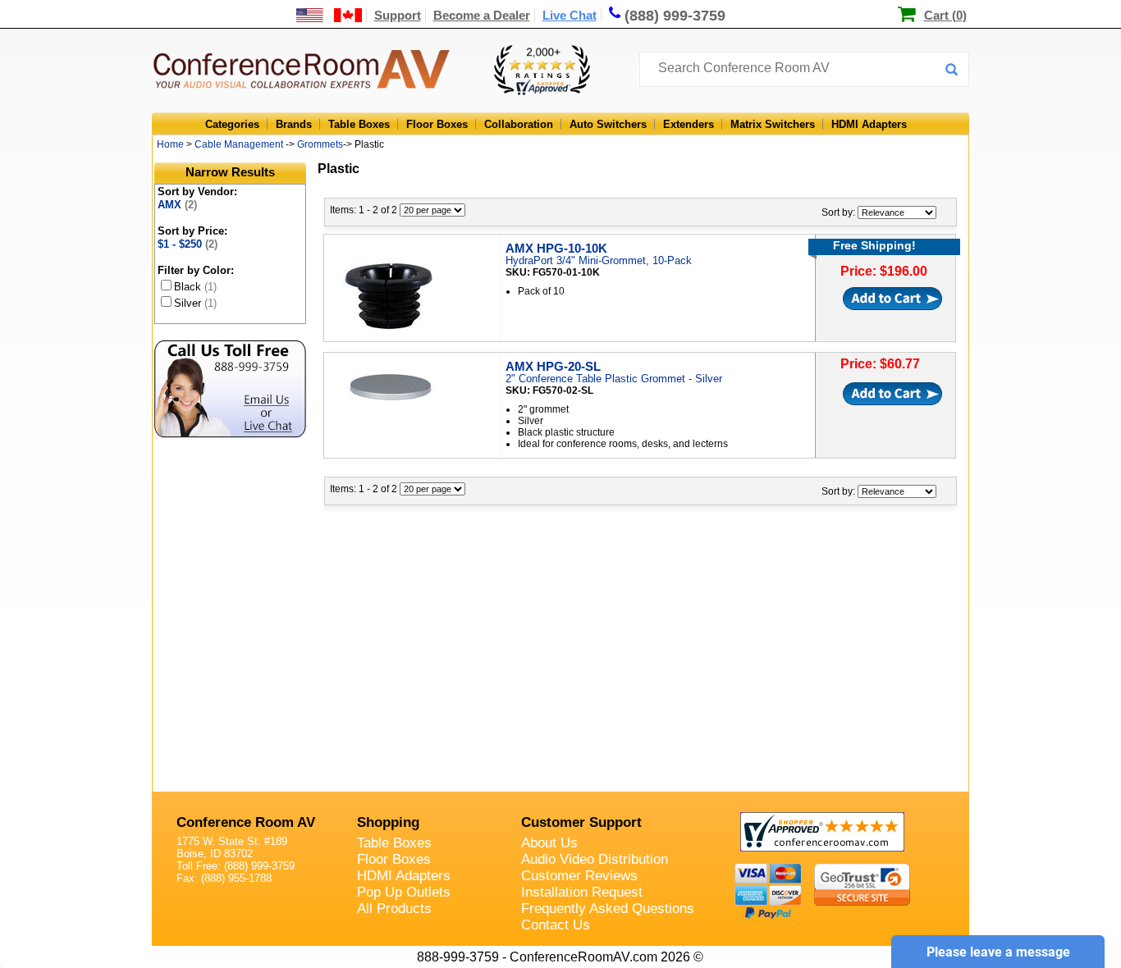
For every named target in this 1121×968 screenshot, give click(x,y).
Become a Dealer (481, 15)
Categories (232, 124)
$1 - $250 (187, 244)
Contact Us (555, 925)
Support (397, 15)
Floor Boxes (437, 124)
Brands (294, 124)
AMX (177, 205)
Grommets (320, 144)
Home (170, 144)
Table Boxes (359, 124)
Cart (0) (945, 15)
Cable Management (238, 144)
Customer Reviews (579, 876)
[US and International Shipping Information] (329, 15)
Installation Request (582, 892)
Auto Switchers (608, 124)
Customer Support (581, 822)
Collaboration (518, 124)
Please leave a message (998, 952)
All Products (394, 908)
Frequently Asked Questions (607, 908)
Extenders (688, 124)
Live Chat (569, 15)
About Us (549, 843)
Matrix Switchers (772, 124)
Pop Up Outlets (404, 892)
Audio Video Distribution (594, 859)
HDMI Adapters (869, 124)
